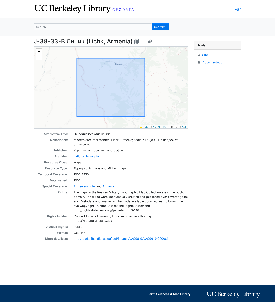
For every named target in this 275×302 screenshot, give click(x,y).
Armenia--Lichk (84, 186)
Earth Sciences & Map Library (169, 294)
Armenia (108, 186)
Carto (184, 126)
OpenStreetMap (160, 126)
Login (237, 9)
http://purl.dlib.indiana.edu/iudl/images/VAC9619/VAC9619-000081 (121, 238)
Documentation (213, 62)
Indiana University (86, 156)
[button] (39, 51)
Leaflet (145, 126)
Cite (205, 55)
